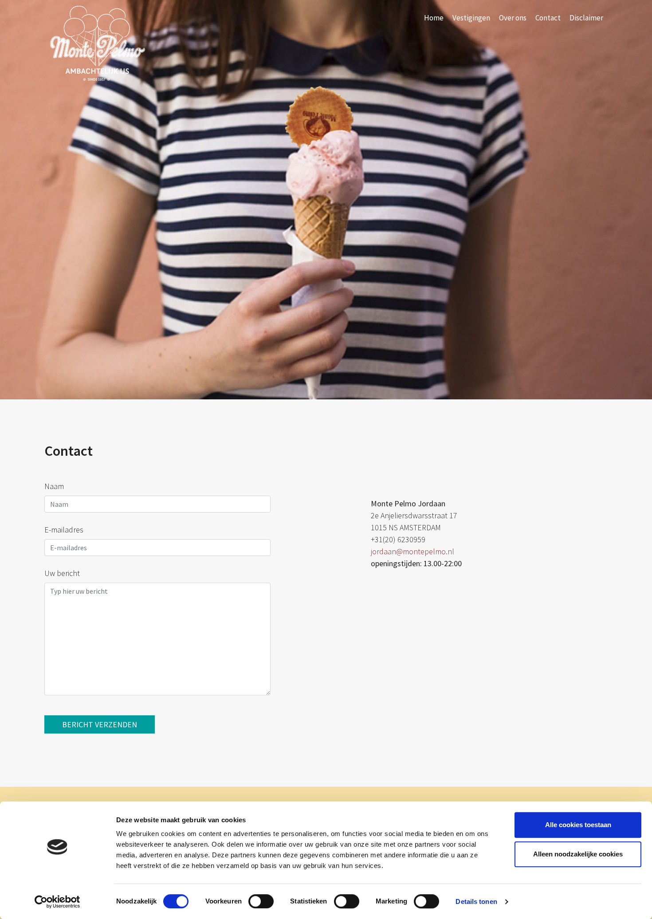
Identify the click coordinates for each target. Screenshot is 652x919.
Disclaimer (586, 18)
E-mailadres (63, 530)
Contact (548, 18)
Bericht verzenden (99, 724)
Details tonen (476, 901)
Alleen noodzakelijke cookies (578, 854)
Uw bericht (62, 573)
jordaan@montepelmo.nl (412, 551)
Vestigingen (471, 18)
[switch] (261, 901)
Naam (54, 486)
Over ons (512, 18)
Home (434, 18)
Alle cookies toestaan (578, 824)
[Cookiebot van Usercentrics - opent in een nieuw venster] (57, 901)
